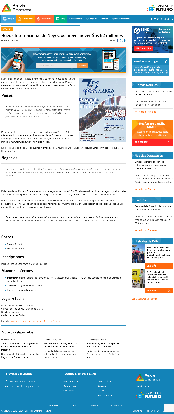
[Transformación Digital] (150, 67)
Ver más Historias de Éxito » (145, 299)
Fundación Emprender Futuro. (37, 411)
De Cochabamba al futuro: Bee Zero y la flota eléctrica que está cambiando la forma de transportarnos (157, 277)
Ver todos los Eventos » (146, 230)
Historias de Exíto (105, 395)
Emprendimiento (75, 19)
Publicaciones (92, 19)
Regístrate (141, 142)
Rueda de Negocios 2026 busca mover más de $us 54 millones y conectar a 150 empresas (153, 219)
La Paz (39, 321)
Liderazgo (95, 405)
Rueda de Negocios (53, 321)
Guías (63, 19)
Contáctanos (68, 390)
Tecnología (53, 405)
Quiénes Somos (69, 386)
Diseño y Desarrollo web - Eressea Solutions (153, 411)
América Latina (18, 321)
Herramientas (46, 19)
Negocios (7, 29)
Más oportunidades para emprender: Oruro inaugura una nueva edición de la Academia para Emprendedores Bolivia (154, 178)
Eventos (104, 19)
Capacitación (27, 19)
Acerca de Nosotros (71, 381)
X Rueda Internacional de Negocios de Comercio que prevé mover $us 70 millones (20, 346)
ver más (151, 266)
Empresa (31, 321)
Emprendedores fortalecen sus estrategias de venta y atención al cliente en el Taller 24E (151, 165)
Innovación (74, 405)
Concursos (102, 386)
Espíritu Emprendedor (121, 19)
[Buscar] (172, 19)
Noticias (11, 19)
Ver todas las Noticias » (146, 112)
